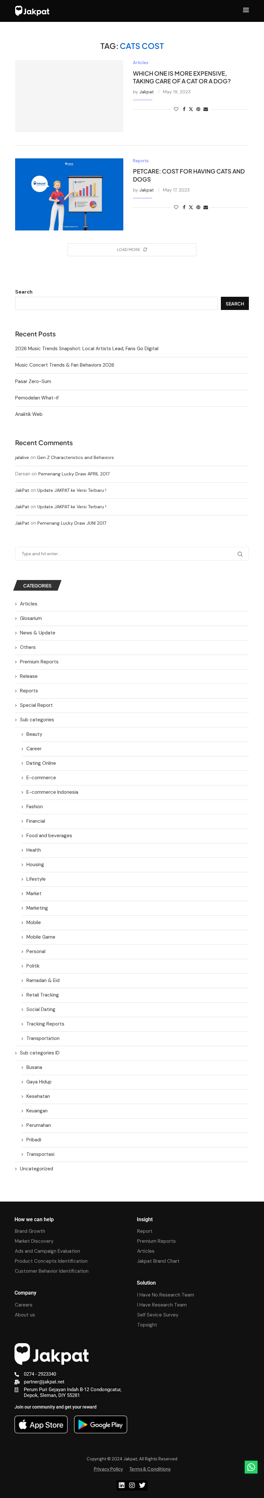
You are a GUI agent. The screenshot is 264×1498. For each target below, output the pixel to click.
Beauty (34, 734)
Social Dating (40, 1009)
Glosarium (31, 618)
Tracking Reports (45, 1024)
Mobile (33, 922)
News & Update (37, 633)
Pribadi (33, 1140)
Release (29, 676)
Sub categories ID (40, 1053)
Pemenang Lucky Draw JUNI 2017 (71, 523)
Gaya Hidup (39, 1082)
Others (28, 647)
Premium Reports (39, 662)
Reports (29, 691)
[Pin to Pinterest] (198, 109)
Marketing (37, 908)
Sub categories (37, 719)
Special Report (36, 705)
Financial (35, 821)
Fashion (34, 806)
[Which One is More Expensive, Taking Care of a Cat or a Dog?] (69, 96)
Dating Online (41, 763)
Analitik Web (28, 414)
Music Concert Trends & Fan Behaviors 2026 (64, 365)
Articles (28, 604)
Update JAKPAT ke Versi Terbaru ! (71, 490)
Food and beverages (49, 835)
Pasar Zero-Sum (33, 381)
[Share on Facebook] (184, 109)
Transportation (43, 1038)
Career (34, 748)
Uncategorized (36, 1169)
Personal (35, 951)
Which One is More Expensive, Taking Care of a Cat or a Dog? (182, 77)
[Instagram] (132, 1485)
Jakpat (146, 92)
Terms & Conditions (150, 1469)
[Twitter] (142, 1485)
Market (34, 893)
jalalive (22, 457)
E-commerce (41, 777)
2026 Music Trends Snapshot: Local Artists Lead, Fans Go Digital (86, 348)
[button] (251, 1467)
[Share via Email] (205, 109)
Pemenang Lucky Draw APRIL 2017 (73, 474)
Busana (34, 1067)
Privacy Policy (108, 1469)
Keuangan (37, 1111)
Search (24, 292)
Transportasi (40, 1154)
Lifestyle (36, 879)
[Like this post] (176, 109)
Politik (33, 966)
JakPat (22, 490)
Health (33, 850)
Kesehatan (38, 1096)
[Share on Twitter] (191, 109)
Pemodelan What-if (37, 398)
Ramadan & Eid (43, 980)
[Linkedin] (122, 1485)
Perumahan (38, 1125)
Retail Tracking (42, 995)
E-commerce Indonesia (52, 792)
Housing (35, 864)
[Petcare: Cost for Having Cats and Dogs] (69, 194)
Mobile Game (40, 937)
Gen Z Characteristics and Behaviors (75, 457)
